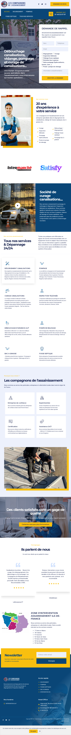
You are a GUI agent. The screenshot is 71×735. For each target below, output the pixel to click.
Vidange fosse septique (51, 58)
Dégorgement (47, 54)
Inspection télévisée (50, 56)
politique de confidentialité (32, 728)
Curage (57, 54)
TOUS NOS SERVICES (26, 16)
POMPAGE (29, 12)
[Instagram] (45, 4)
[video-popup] (18, 205)
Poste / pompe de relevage (52, 67)
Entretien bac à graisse (50, 60)
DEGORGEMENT (18, 12)
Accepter (33, 731)
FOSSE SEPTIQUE (11, 16)
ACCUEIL (7, 12)
